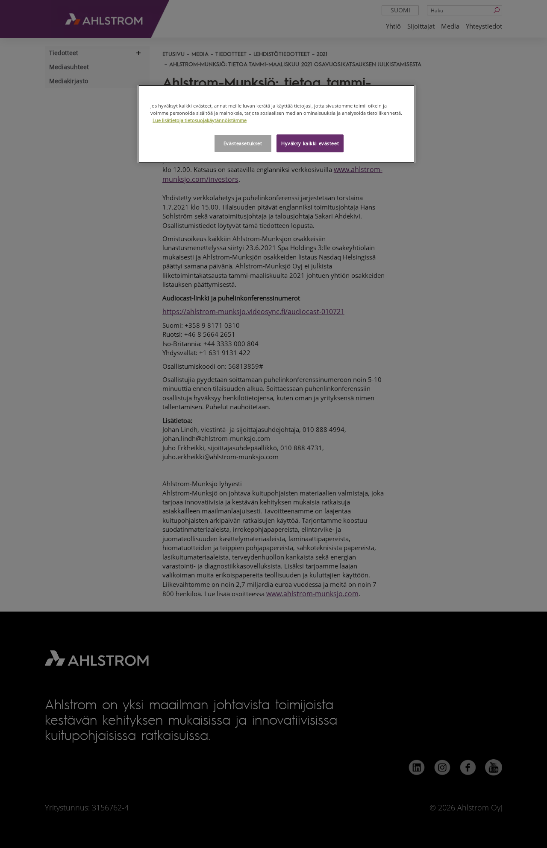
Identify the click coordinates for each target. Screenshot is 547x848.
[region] (276, 124)
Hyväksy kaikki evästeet (310, 143)
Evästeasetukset (243, 143)
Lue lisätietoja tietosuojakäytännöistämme (200, 120)
